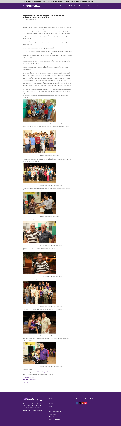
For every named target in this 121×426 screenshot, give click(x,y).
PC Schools (47, 1)
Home (55, 5)
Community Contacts (54, 419)
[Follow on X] (80, 403)
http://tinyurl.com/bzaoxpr (29, 382)
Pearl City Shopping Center (83, 5)
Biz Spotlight (75, 1)
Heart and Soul (86, 1)
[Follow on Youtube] (83, 403)
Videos (65, 5)
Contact (94, 5)
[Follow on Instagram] (85, 403)
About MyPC (72, 5)
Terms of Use (52, 414)
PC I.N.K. (94, 1)
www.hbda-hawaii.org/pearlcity (42, 372)
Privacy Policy (52, 416)
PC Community (38, 1)
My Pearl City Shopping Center (61, 1)
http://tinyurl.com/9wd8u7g (29, 379)
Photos (60, 5)
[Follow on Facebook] (77, 403)
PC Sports (28, 1)
